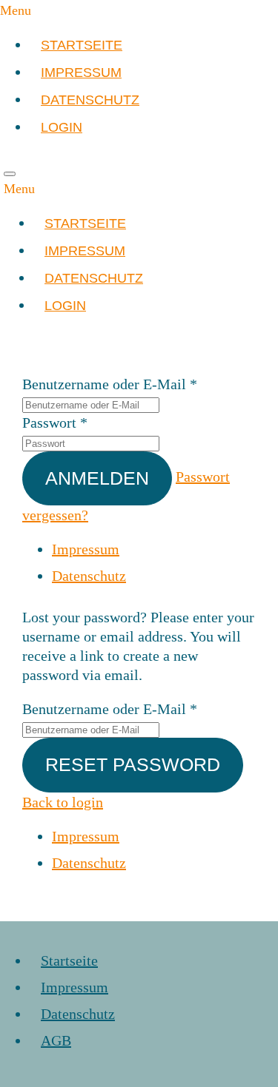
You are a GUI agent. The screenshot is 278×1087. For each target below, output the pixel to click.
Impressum (85, 549)
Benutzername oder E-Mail (104, 384)
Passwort (49, 422)
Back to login (62, 802)
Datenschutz (89, 576)
